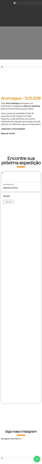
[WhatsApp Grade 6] (37, 459)
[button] (35, 13)
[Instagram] (6, 13)
